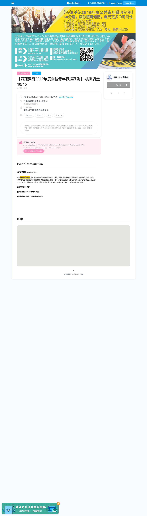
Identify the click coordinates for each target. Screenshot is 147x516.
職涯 (49, 115)
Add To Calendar (66, 97)
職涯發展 (59, 115)
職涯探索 (40, 115)
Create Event (129, 3)
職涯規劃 (29, 115)
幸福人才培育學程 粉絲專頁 (35, 110)
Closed (118, 85)
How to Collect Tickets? (33, 151)
